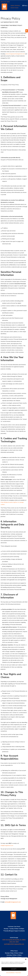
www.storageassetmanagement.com (15, 54)
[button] (26, 959)
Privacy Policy (18, 972)
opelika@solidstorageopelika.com (14, 944)
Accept (14, 969)
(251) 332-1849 (5, 2)
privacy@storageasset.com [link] (13, 902)
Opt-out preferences (10, 972)
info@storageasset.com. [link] (7, 845)
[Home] (14, 921)
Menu (25, 5)
